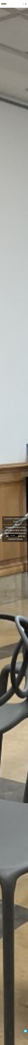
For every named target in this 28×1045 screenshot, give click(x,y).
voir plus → (13, 535)
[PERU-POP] (3, 3)
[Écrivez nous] (26, 4)
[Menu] (23, 4)
